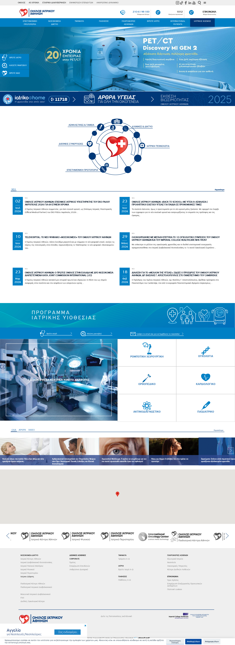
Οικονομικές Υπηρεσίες (177, 566)
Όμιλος (72, 562)
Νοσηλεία (171, 562)
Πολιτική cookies (174, 589)
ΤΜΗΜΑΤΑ (79, 21)
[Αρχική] (51, 12)
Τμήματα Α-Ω (124, 559)
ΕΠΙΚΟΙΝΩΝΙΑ (209, 11)
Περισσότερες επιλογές (175, 642)
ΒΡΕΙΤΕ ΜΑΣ (14, 73)
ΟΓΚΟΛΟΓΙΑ (205, 356)
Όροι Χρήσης (173, 580)
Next (231, 451)
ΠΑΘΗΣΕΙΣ (104, 21)
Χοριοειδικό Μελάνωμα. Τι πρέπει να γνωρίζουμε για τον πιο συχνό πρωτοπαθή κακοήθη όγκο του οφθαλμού (124, 460)
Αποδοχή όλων (193, 641)
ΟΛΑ (14, 430)
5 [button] (119, 89)
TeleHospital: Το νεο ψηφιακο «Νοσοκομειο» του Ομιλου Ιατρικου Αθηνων (68, 237)
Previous (4, 451)
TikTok (182, 2)
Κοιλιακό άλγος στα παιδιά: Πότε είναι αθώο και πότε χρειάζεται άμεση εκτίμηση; (23, 460)
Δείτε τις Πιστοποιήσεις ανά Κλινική (116, 616)
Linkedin (190, 2)
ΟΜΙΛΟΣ (21, 2)
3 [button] (111, 89)
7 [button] (127, 89)
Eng (205, 2)
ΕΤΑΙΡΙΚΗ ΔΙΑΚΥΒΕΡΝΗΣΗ (54, 2)
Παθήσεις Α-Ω (124, 580)
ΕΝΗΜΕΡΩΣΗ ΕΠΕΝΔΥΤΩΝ (81, 2)
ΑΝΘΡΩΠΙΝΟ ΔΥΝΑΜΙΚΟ (107, 2)
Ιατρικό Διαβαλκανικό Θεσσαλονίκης (36, 562)
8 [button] (131, 89)
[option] (25, 451)
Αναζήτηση (199, 3)
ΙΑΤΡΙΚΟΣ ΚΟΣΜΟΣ (202, 21)
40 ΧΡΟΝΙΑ (34, 2)
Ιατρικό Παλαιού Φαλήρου (32, 566)
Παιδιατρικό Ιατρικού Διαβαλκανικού (36, 587)
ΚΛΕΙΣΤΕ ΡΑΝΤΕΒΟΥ (18, 65)
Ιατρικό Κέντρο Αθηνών (31, 559)
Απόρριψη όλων (212, 641)
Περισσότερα (219, 190)
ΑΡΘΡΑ (22, 430)
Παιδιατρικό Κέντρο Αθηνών (33, 583)
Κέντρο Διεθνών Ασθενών (178, 569)
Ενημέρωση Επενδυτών (79, 566)
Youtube (194, 2)
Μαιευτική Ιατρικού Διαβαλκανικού (35, 594)
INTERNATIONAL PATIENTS (177, 22)
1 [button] (103, 89)
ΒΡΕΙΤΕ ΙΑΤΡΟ (153, 21)
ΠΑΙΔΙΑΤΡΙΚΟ (205, 411)
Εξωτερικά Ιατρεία (175, 559)
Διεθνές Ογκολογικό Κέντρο (33, 601)
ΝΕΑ (14, 189)
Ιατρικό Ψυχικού (27, 569)
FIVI (22, 598)
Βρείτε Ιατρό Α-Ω (125, 569)
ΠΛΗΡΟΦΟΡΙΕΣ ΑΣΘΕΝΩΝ (128, 22)
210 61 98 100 (141, 11)
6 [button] (123, 89)
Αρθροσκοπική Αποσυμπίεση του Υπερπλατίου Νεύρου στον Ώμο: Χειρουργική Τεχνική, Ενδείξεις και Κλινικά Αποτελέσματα (74, 461)
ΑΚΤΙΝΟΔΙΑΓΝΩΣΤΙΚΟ (147, 411)
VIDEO (31, 430)
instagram (178, 2)
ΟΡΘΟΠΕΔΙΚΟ (147, 384)
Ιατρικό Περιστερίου (29, 573)
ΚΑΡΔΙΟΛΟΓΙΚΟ (205, 384)
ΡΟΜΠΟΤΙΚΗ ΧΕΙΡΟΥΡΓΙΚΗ (147, 356)
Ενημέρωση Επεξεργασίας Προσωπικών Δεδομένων (184, 584)
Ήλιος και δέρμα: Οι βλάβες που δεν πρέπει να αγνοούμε (169, 460)
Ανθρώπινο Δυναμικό (78, 569)
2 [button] (107, 89)
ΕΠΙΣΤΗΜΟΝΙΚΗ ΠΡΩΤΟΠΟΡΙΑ (30, 22)
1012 (180, 11)
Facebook (186, 2)
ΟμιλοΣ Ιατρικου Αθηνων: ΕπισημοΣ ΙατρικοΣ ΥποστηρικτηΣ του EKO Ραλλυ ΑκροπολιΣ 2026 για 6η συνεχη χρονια (67, 203)
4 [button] (115, 89)
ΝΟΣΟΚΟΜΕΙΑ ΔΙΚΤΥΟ (54, 22)
